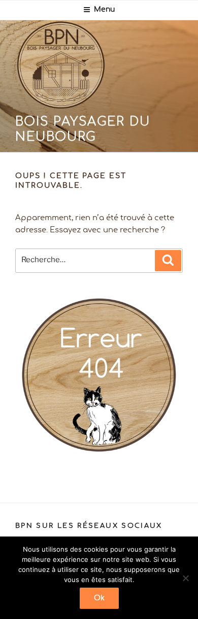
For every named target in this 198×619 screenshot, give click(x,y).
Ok (99, 598)
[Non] (185, 578)
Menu (104, 9)
